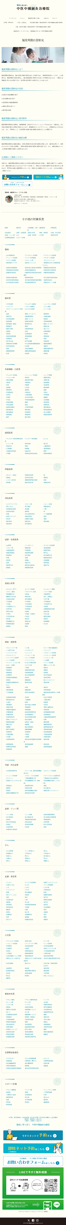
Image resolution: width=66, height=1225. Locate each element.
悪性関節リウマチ (11, 263)
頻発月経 (46, 611)
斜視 (26, 338)
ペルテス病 (9, 1004)
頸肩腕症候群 (10, 1037)
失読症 (8, 951)
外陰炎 (27, 594)
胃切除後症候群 (11, 509)
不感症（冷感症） (30, 614)
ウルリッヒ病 (29, 260)
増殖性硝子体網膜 (11, 343)
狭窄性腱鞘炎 (48, 1007)
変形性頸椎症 (10, 1034)
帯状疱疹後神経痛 (30, 904)
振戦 (26, 702)
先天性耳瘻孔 (29, 397)
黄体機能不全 (10, 594)
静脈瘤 (27, 448)
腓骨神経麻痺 (48, 747)
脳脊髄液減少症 (48, 727)
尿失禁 (8, 560)
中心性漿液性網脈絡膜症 (32, 343)
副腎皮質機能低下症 (12, 793)
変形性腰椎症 (29, 1032)
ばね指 (46, 1002)
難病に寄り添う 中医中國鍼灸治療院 (33, 1125)
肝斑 (45, 892)
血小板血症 (9, 817)
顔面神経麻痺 (29, 672)
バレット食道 (48, 504)
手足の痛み (47, 1019)
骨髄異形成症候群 (30, 819)
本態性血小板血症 (11, 829)
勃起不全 (28, 562)
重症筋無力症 (10, 700)
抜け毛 (27, 912)
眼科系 (19, 228)
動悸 (45, 451)
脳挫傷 (27, 1066)
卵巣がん (28, 861)
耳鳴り (46, 392)
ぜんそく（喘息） (11, 475)
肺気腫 (8, 482)
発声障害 (46, 402)
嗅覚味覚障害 (48, 414)
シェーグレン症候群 (50, 304)
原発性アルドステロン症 (13, 780)
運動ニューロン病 (49, 665)
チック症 (46, 941)
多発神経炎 (47, 714)
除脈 (26, 446)
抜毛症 (8, 973)
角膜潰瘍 (9, 321)
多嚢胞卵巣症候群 (49, 609)
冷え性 (46, 624)
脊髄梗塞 (28, 707)
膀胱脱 (8, 626)
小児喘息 (9, 953)
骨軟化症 (46, 1017)
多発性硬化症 (10, 717)
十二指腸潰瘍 (48, 514)
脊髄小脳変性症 (48, 707)
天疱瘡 (27, 907)
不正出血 (46, 614)
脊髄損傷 (28, 709)
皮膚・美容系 (32, 235)
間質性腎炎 (47, 550)
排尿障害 (9, 732)
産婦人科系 (31, 232)
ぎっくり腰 (9, 1002)
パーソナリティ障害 (31, 943)
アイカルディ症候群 (31, 255)
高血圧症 (9, 446)
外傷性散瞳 (47, 316)
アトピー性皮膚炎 (30, 882)
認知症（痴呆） (30, 722)
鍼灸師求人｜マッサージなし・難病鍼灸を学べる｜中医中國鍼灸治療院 (33, 31)
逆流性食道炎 (10, 511)
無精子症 (46, 565)
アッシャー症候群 (11, 258)
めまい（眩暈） (11, 665)
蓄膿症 (46, 397)
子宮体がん (47, 853)
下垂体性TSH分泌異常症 (51, 778)
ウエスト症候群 (11, 260)
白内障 (27, 346)
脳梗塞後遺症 (48, 724)
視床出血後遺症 (30, 692)
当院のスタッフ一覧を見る (21, 203)
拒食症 (27, 677)
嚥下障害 (28, 417)
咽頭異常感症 (29, 380)
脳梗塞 (27, 724)
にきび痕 (46, 887)
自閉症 (27, 948)
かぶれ (27, 885)
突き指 (27, 1097)
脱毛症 (46, 904)
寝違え (46, 1022)
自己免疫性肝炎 (30, 514)
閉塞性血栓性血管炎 (31, 453)
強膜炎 (8, 331)
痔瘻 (7, 514)
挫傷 (26, 1092)
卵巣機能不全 (10, 621)
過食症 (46, 667)
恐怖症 (8, 680)
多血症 (8, 824)
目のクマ (9, 919)
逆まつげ (46, 329)
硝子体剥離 (28, 341)
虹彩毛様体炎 (10, 346)
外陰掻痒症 (47, 594)
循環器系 (42, 228)
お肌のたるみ (10, 885)
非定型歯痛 (9, 405)
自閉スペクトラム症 (50, 948)
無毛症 (27, 619)
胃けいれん (9, 506)
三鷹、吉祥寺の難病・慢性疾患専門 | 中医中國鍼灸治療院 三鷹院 (33, 26)
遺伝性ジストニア (30, 263)
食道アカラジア (11, 516)
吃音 (7, 385)
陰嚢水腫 (28, 548)
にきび (27, 887)
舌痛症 (8, 397)
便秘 (45, 519)
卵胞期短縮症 (10, 624)
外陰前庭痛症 (10, 550)
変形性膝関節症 (48, 1032)
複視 (7, 348)
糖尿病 (8, 788)
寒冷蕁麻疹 (28, 892)
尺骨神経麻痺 (10, 1019)
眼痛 (26, 326)
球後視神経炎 (29, 329)
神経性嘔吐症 (29, 956)
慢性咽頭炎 (47, 407)
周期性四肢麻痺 (11, 1022)
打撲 (45, 1095)
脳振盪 (46, 1066)
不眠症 (27, 734)
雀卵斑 (8, 902)
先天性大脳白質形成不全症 (52, 958)
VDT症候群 (9, 304)
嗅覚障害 (28, 414)
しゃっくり (28, 653)
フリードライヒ (30, 660)
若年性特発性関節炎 (12, 280)
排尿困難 (46, 560)
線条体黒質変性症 (30, 712)
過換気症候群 (29, 475)
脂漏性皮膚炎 (48, 895)
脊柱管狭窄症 (10, 1024)
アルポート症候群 (49, 258)
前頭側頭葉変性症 (30, 282)
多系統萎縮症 (29, 714)
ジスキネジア (29, 650)
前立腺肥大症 (48, 555)
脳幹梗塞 (46, 722)
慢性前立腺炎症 (30, 565)
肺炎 (45, 480)
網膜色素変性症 (48, 348)
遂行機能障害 (29, 1063)
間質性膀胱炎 (10, 553)
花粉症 (8, 382)
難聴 (26, 402)
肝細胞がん (9, 853)
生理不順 (9, 609)
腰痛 (45, 1014)
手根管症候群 (29, 1019)
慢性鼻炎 (28, 409)
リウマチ (28, 1004)
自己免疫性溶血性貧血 (50, 277)
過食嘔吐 (9, 670)
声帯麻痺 (46, 395)
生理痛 (46, 606)
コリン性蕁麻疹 (48, 885)
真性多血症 (28, 822)
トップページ (12, 18)
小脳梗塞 (28, 700)
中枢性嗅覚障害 (30, 400)
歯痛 (45, 390)
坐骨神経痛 (47, 690)
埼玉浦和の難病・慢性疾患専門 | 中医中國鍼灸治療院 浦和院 (46, 22)
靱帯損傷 (9, 1104)
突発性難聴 (9, 402)
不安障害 (46, 973)
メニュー (22, 18)
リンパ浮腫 (28, 814)
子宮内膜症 (28, 604)
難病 (6, 228)
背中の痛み (28, 1029)
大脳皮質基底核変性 (50, 717)
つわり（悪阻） (11, 591)
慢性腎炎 (46, 562)
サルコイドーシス (49, 260)
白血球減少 (9, 827)
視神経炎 (46, 336)
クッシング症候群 (11, 775)
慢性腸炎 (46, 521)
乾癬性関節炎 (48, 1004)
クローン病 (28, 504)
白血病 (27, 827)
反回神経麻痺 (48, 732)
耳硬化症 (28, 392)
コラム (33, 1211)
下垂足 (27, 667)
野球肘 (27, 1102)
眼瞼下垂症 (9, 329)
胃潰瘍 (27, 509)
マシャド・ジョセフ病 (13, 662)
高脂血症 (9, 785)
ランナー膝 (28, 1090)
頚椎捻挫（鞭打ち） (31, 1061)
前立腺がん (47, 856)
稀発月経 (28, 596)
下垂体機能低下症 (30, 778)
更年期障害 (28, 599)
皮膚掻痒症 (28, 914)
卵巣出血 (28, 621)
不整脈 (8, 453)
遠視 (7, 314)
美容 (7, 917)
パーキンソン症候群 (50, 655)
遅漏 (26, 558)
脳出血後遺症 (29, 727)
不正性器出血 (10, 616)
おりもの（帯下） (11, 589)
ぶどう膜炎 (47, 306)
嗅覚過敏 (9, 414)
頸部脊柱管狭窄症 (30, 1037)
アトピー (9, 882)
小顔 (26, 900)
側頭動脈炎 (47, 448)
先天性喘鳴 (9, 963)
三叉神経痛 (9, 692)
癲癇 (26, 747)
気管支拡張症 (29, 477)
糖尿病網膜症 (48, 343)
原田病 (8, 333)
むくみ (46, 438)
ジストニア (47, 650)
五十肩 (27, 1012)
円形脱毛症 (47, 890)
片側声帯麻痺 (29, 407)
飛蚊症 (46, 346)
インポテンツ (29, 545)
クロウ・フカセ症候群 (32, 775)
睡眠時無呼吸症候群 (31, 480)
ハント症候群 (10, 660)
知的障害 (9, 968)
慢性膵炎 (9, 524)
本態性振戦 (47, 737)
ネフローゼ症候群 (49, 545)
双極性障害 (9, 714)
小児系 (42, 235)
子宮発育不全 (48, 604)
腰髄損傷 (28, 690)
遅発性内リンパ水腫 (50, 282)
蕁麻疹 (46, 919)
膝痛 (45, 1029)
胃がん (46, 851)
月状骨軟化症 (48, 1009)
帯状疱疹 (9, 904)
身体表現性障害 (48, 956)
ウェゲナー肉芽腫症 (31, 438)
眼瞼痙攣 (9, 672)
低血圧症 (28, 451)
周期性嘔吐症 (29, 951)
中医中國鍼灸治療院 (30, 1223)
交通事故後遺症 (10, 237)
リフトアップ (10, 890)
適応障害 (46, 968)
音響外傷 (46, 380)
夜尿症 (27, 975)
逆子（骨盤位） (48, 596)
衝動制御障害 (29, 953)
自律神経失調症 (11, 697)
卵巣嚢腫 (46, 621)
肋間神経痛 (9, 744)
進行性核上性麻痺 (30, 705)
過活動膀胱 (47, 548)
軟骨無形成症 (10, 970)
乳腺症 (27, 611)
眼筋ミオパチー (48, 324)
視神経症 (9, 338)
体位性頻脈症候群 (30, 717)
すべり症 (28, 1002)
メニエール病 (10, 377)
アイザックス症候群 (50, 255)
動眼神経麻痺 (10, 722)
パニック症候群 (30, 657)
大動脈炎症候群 (11, 451)
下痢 (45, 509)
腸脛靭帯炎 (9, 1097)
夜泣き (8, 975)
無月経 (8, 619)
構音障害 (9, 390)
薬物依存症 (47, 482)
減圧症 (46, 687)
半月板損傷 (28, 1099)
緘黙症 (8, 978)
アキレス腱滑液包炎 (31, 999)
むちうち (46, 1058)
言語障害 (46, 385)
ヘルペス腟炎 (48, 591)
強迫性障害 (47, 677)
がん (18, 235)
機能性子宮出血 (11, 596)
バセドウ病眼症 (30, 306)
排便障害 (28, 732)
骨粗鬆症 (9, 1017)
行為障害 (9, 948)
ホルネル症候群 (30, 309)
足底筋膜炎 (28, 1095)
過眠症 (46, 670)
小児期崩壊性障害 (49, 951)
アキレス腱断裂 (11, 1090)
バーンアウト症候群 (12, 657)
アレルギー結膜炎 (30, 304)
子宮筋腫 (9, 601)
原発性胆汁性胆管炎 (50, 270)
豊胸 (45, 917)
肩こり (8, 1012)
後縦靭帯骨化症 (48, 1012)
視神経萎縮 (28, 336)
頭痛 (45, 719)
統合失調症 (28, 719)
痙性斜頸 (46, 744)
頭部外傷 (46, 1063)
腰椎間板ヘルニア (30, 1014)
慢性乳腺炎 (47, 616)
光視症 (46, 333)
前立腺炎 (28, 555)
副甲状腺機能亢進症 (31, 790)
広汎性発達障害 (48, 946)
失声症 (8, 395)
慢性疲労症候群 (30, 793)
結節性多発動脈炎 (11, 267)
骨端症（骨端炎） (30, 1017)
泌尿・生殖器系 (21, 232)
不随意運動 (9, 734)
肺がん (8, 861)
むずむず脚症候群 (30, 662)
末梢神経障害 (10, 739)
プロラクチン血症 (30, 591)
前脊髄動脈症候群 (49, 712)
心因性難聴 (28, 395)
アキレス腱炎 (10, 999)
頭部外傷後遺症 (11, 1066)
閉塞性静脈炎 (48, 453)
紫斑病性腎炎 (29, 277)
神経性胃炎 (28, 516)
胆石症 (8, 519)
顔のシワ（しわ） (11, 895)
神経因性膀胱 (29, 553)
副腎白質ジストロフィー (51, 790)
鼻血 (26, 405)
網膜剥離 (46, 351)
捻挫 (7, 1099)
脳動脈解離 (28, 729)
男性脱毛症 (9, 907)
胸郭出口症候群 (11, 1009)
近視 (26, 331)
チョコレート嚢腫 (49, 589)
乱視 (7, 353)
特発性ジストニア (11, 1029)
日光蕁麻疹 (47, 907)
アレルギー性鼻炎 (11, 375)
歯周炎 (27, 390)
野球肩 (8, 1102)
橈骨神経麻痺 (29, 744)
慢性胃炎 (9, 521)
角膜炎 (46, 319)
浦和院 (46, 1211)
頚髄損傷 (9, 1061)
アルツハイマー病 (11, 648)
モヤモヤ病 (28, 665)
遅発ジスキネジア (11, 719)
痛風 (45, 785)
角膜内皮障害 (29, 321)
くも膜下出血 (10, 650)
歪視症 (46, 353)
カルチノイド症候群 (50, 771)
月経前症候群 (10, 599)
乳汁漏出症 (47, 788)
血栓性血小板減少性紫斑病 (33, 267)
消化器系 (8, 232)
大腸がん (9, 858)
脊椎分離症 (9, 1027)
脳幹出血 (9, 724)
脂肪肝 (27, 511)
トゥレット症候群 (11, 943)
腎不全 (46, 553)
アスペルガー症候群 (12, 941)
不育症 (8, 614)
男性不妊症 (9, 611)
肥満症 (8, 790)
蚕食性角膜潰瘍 (11, 336)
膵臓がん (46, 861)
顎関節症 (28, 382)
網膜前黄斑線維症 (30, 351)
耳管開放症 (9, 392)
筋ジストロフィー (49, 680)
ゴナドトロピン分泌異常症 (52, 775)
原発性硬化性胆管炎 (12, 270)
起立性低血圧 (48, 675)
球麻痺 (27, 385)
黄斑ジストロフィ (30, 314)
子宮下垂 (46, 599)
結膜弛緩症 (47, 331)
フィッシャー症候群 (31, 375)
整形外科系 (54, 235)
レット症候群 (48, 943)
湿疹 (7, 897)
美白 (45, 914)
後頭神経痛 (9, 690)
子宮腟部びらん (11, 606)
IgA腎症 (8, 545)
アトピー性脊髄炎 (30, 258)
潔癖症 (8, 687)
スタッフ (54, 18)
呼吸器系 (54, 228)
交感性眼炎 (28, 333)
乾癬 (7, 892)
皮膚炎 (46, 912)
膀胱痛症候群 (29, 567)
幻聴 (26, 687)
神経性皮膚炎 (48, 900)
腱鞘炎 (46, 1034)
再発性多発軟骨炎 (11, 277)
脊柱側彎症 (28, 1024)
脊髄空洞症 (9, 707)
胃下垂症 (28, 506)
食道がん (9, 856)
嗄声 (7, 417)
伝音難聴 (46, 400)
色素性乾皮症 (48, 280)
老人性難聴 (47, 412)
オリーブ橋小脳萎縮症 (50, 648)
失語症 (27, 697)
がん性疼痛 (9, 851)
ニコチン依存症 (11, 480)
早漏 (7, 558)
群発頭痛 (46, 682)
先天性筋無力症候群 (12, 282)
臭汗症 (46, 897)
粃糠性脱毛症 (29, 919)
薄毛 (45, 909)
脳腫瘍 (8, 727)
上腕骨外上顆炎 (11, 1095)
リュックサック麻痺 (50, 1090)
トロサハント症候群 (50, 653)
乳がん (46, 858)
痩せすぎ (28, 963)
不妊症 (27, 616)
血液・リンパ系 (10, 235)
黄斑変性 (46, 314)
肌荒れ (8, 912)
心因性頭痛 (47, 953)
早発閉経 (28, 609)
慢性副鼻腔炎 (48, 409)
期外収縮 (28, 443)
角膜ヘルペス (29, 319)
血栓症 (8, 819)
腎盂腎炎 (9, 555)
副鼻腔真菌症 (10, 407)
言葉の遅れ (28, 941)
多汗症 (46, 902)
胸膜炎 (46, 477)
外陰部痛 (28, 550)
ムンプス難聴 (48, 375)
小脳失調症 (47, 700)
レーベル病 (47, 309)
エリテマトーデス (11, 504)
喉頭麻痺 (46, 387)
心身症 (8, 702)
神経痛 (46, 702)
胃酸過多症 (47, 506)
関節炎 (8, 1007)
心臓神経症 (47, 446)
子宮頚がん (28, 853)
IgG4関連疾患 (10, 255)
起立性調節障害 (30, 675)
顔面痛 (46, 672)
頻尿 (7, 562)
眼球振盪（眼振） (11, 324)
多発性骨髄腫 (29, 824)
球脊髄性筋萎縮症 (11, 677)
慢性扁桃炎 (9, 412)
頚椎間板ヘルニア (30, 1009)
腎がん (27, 856)
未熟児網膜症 (29, 348)
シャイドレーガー (11, 653)
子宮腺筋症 (47, 601)
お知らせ (46, 18)
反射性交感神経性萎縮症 (13, 1068)
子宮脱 (8, 604)
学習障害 (9, 946)
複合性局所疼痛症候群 (32, 1068)
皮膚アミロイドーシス (50, 882)
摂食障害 (46, 709)
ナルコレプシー (11, 655)
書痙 (26, 1022)
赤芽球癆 (46, 822)
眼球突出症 (28, 324)
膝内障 (46, 1099)
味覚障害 (28, 412)
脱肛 (45, 516)
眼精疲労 (9, 326)
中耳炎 (8, 400)
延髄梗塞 (9, 667)
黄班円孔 (9, 316)
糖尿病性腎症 (48, 558)
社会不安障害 (48, 697)
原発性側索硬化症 (30, 270)
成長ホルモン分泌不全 (13, 958)
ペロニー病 (9, 548)
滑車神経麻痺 (48, 321)
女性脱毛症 (9, 900)
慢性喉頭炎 (9, 409)
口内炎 (27, 387)
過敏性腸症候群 (30, 670)
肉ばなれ (46, 1097)
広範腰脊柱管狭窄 (11, 1014)
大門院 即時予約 (8, 22)
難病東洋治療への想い (34, 18)
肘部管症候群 (10, 1032)
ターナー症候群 (30, 589)
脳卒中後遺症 (10, 729)
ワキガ (27, 890)
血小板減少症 (29, 817)
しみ (7, 887)
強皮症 (27, 895)
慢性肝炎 (28, 521)
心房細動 (9, 448)
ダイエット (9, 778)
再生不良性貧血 (11, 822)
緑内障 (27, 353)
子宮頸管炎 (28, 606)
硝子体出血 (9, 341)
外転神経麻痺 (10, 319)
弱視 (45, 338)
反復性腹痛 (28, 973)
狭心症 (46, 443)
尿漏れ (27, 560)
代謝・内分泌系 (56, 232)
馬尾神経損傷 (48, 729)
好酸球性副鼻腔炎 (49, 272)
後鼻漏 (8, 387)
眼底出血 (46, 326)
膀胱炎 (8, 567)
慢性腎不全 (9, 565)
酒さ (26, 897)
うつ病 (27, 648)
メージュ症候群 (48, 662)
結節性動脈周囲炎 (49, 814)
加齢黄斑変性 (29, 316)
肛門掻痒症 (28, 524)
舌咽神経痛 (9, 712)
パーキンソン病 (30, 655)
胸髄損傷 (28, 680)
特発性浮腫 (28, 788)
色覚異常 (46, 341)
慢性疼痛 (46, 739)
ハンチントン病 (48, 657)
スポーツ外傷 (21, 237)
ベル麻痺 (46, 660)
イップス (46, 999)
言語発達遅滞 (29, 946)
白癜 (26, 909)
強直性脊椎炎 (29, 1007)
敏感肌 (27, 917)
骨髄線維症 (47, 819)
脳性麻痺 (46, 970)
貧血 (45, 827)
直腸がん (28, 858)
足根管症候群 (48, 1027)
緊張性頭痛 (28, 682)
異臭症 (27, 377)
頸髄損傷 (9, 749)
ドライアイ (9, 306)
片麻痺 (27, 737)
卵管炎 (46, 619)
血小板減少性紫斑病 (50, 817)
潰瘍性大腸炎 (29, 519)
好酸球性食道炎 (11, 272)
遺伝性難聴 (9, 380)
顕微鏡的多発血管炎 (50, 267)
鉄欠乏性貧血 (48, 824)
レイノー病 (9, 443)
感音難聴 (46, 382)
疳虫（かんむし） (49, 975)
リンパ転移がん (30, 851)
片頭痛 (8, 737)
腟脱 (26, 626)
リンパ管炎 (9, 814)
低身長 (27, 968)
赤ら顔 (27, 902)
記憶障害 (9, 675)
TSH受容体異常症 (11, 771)
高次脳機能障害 (11, 1063)
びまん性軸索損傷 (30, 1058)
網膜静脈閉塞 (10, 351)
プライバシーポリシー (24, 1211)
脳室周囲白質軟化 (30, 970)
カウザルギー (10, 1058)
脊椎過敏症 (47, 1024)
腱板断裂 (46, 1102)
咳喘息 (8, 477)
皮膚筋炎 (9, 914)
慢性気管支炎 (29, 482)
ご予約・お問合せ (21, 22)
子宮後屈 (28, 601)
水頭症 (46, 705)
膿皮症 (8, 909)
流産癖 (27, 624)
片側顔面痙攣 (48, 734)
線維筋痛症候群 (30, 1027)
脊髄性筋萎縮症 (11, 709)
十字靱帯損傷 (48, 1092)
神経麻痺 (9, 705)
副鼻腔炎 (46, 405)
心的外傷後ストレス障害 (13, 956)
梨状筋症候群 (29, 1034)
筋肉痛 (8, 1092)
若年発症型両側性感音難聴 (33, 280)
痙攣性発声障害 (11, 747)
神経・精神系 (44, 232)
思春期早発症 (29, 785)
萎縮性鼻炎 (47, 377)
